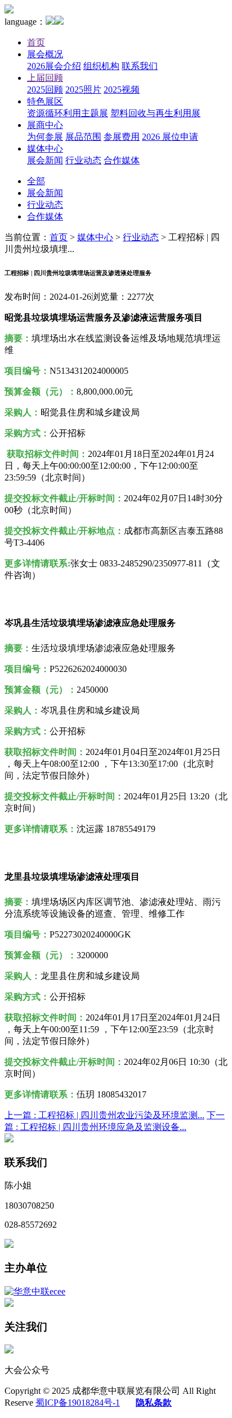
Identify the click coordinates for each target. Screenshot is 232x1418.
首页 (36, 42)
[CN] (50, 21)
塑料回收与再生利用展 (155, 113)
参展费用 (122, 136)
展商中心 (45, 125)
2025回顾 (45, 89)
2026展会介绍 (54, 66)
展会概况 (45, 54)
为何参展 (45, 136)
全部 (36, 181)
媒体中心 (45, 148)
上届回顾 (45, 78)
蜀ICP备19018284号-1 (77, 1402)
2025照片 (83, 89)
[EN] (59, 21)
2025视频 (122, 89)
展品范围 (83, 136)
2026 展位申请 (170, 136)
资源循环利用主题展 (67, 113)
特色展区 (45, 101)
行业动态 (83, 160)
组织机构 (101, 66)
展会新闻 (45, 160)
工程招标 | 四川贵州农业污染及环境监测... (104, 1115)
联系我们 (140, 66)
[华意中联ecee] (35, 1291)
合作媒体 (122, 160)
